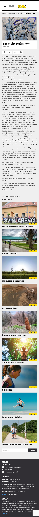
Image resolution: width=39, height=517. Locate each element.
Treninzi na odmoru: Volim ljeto (12, 417)
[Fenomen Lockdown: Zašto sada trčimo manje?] (19, 431)
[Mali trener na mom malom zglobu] (19, 267)
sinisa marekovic (11, 196)
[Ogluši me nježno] (19, 376)
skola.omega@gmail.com (13, 472)
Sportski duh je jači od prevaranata (13, 363)
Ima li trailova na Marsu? (10, 308)
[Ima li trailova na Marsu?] (19, 294)
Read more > (33, 223)
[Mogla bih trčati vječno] (19, 240)
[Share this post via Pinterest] (20, 52)
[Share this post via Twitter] (9, 52)
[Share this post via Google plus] (15, 52)
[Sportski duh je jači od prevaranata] (19, 349)
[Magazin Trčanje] (22, 6)
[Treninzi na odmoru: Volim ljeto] (19, 404)
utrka (18, 196)
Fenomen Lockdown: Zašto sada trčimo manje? (17, 444)
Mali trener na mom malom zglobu (13, 281)
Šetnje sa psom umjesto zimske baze (14, 335)
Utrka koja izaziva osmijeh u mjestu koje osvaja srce (18, 226)
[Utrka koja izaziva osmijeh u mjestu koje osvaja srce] (19, 213)
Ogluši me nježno (7, 390)
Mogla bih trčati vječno (9, 254)
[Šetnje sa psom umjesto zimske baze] (19, 322)
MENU (11, 6)
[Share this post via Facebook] (4, 52)
